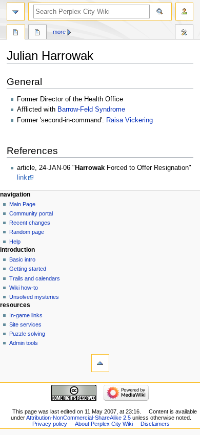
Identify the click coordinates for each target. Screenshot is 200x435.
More (59, 32)
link (22, 177)
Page (16, 33)
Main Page (22, 204)
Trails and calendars (34, 278)
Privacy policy (49, 424)
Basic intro (22, 259)
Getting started (27, 269)
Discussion (37, 33)
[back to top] (100, 363)
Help (15, 241)
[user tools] (184, 11)
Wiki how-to (23, 288)
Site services (25, 324)
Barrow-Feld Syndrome (91, 109)
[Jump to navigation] (16, 11)
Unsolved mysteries (34, 297)
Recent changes (29, 223)
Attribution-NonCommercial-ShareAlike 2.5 (79, 418)
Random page (26, 232)
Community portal (31, 213)
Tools (184, 33)
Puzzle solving (27, 334)
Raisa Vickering (129, 120)
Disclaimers (155, 424)
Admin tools (23, 343)
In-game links (26, 315)
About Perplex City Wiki (104, 424)
